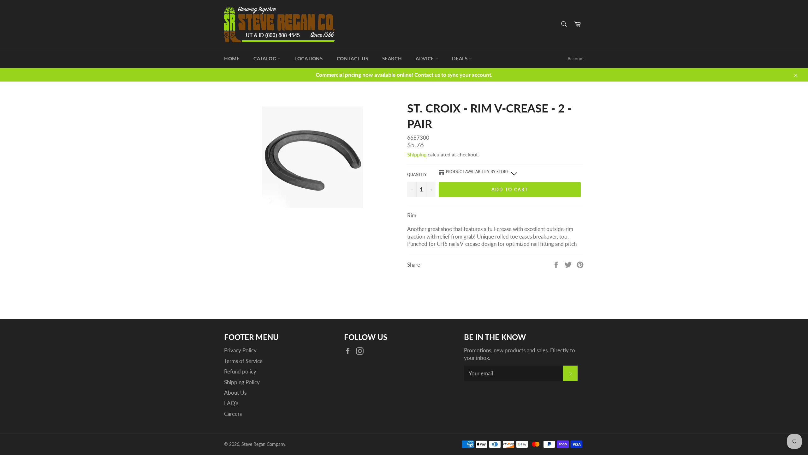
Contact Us (352, 58)
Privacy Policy (240, 350)
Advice (425, 58)
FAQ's (231, 403)
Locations (308, 58)
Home (232, 58)
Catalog (265, 58)
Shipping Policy (242, 382)
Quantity (417, 174)
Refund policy (240, 371)
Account (575, 58)
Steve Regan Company (263, 444)
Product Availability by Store (477, 171)
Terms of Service (243, 361)
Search (392, 58)
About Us (235, 392)
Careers (233, 413)
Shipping (416, 154)
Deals (460, 58)
